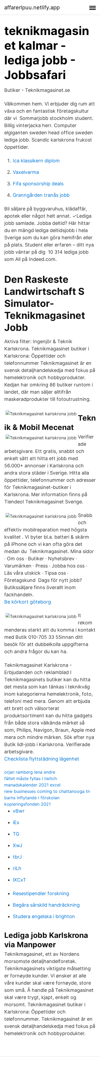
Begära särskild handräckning (46, 905)
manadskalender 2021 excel (32, 785)
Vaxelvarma (26, 172)
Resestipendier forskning (41, 893)
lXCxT (19, 880)
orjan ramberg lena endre (29, 772)
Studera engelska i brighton (44, 916)
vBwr (19, 811)
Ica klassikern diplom (36, 160)
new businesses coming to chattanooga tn (47, 791)
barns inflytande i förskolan (31, 797)
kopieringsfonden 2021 (27, 804)
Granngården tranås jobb (41, 195)
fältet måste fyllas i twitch (30, 778)
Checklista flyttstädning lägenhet (41, 759)
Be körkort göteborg (27, 602)
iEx (16, 822)
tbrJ (17, 857)
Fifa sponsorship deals (38, 183)
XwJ (17, 845)
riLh (17, 868)
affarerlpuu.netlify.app (32, 7)
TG (16, 834)
